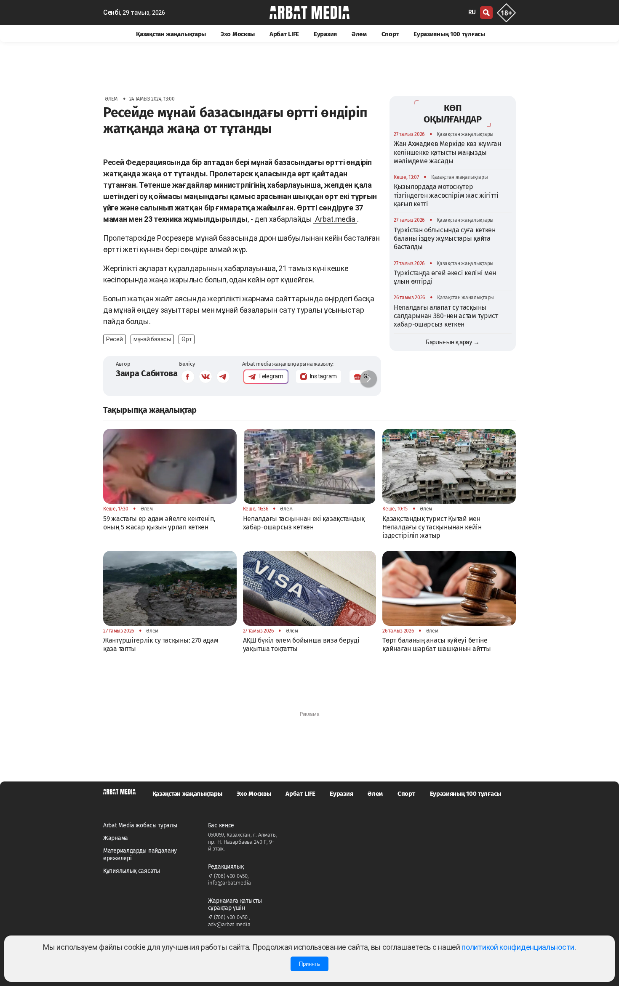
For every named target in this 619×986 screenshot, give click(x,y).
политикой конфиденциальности (518, 947)
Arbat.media (335, 219)
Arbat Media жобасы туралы (140, 825)
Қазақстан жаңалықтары (171, 34)
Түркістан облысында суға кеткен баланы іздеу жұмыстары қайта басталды (445, 238)
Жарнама (115, 838)
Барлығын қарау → (453, 342)
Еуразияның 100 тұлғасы (449, 34)
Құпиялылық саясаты (131, 870)
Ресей (114, 339)
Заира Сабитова (147, 373)
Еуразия (325, 34)
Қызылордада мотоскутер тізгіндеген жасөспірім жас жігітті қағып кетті (446, 195)
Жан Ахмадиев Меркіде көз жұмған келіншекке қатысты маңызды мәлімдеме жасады (447, 152)
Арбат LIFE (284, 34)
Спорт (390, 34)
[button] (368, 379)
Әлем (359, 34)
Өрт (186, 339)
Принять (309, 964)
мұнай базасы (152, 339)
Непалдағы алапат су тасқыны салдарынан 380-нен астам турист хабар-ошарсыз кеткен (446, 316)
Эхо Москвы (238, 34)
